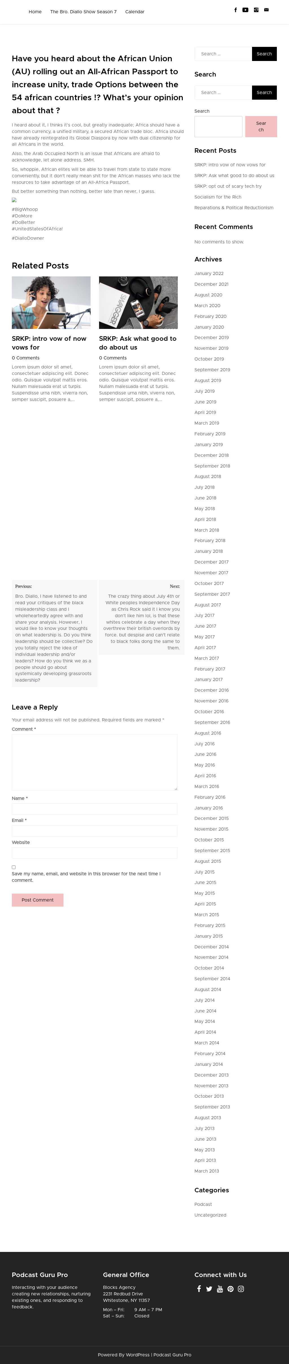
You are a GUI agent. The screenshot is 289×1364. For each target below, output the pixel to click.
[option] (51, 341)
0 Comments (26, 358)
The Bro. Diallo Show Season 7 (83, 12)
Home (35, 12)
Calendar (134, 12)
